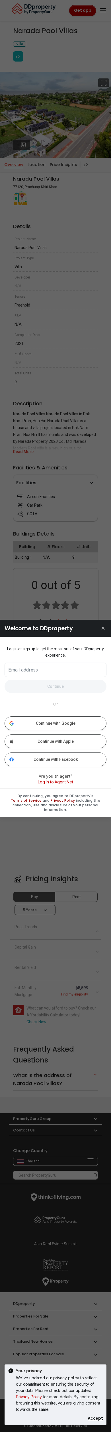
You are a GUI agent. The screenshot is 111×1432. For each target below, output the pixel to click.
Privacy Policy (29, 1396)
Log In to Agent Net (55, 781)
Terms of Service (26, 800)
